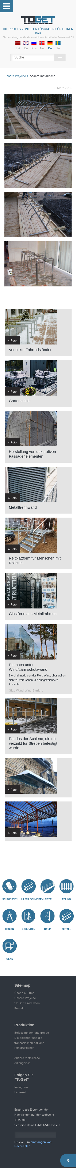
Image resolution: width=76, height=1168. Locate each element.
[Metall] (66, 916)
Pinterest (20, 1092)
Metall (66, 929)
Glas (9, 959)
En (26, 48)
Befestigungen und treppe (31, 1032)
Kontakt (19, 1008)
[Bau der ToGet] (38, 20)
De (50, 48)
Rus (34, 48)
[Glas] (9, 946)
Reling (66, 899)
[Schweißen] (9, 886)
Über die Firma (24, 992)
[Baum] (47, 916)
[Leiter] (47, 886)
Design (9, 929)
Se (58, 48)
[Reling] (66, 886)
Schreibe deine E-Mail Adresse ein (37, 1125)
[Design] (9, 916)
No (42, 48)
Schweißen (10, 899)
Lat (18, 48)
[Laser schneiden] (28, 886)
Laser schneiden (32, 899)
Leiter (47, 899)
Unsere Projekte (25, 998)
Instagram (21, 1087)
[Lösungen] (28, 916)
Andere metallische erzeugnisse (27, 1060)
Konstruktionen (24, 1047)
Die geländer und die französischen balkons (29, 1040)
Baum (47, 929)
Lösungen (28, 929)
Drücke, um (33, 1143)
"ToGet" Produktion (27, 1003)
